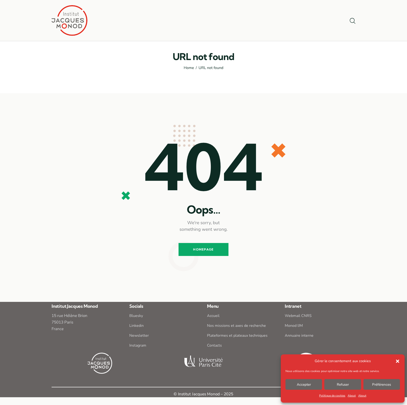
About (352, 395)
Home (189, 68)
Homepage (203, 249)
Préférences (381, 384)
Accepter (304, 384)
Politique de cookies (332, 395)
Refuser (343, 384)
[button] (397, 361)
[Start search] (352, 21)
